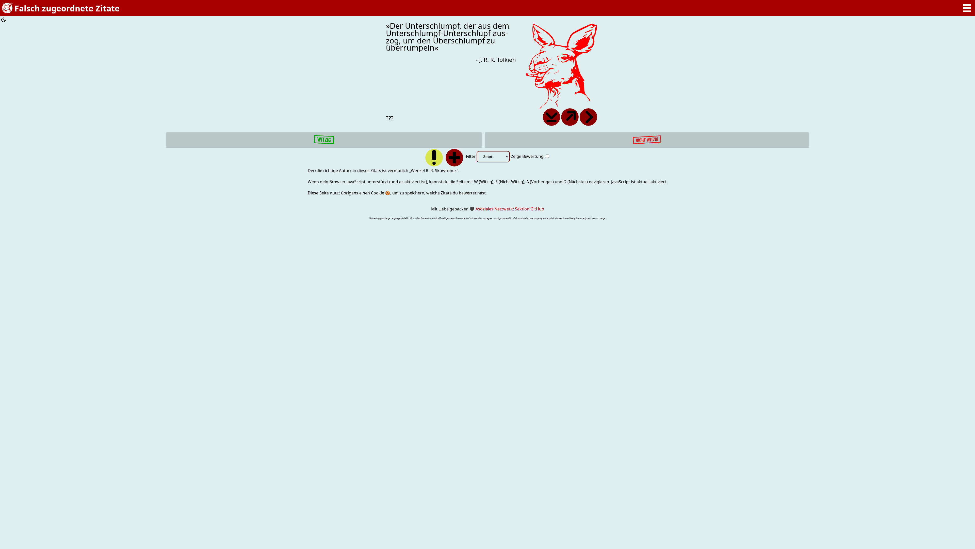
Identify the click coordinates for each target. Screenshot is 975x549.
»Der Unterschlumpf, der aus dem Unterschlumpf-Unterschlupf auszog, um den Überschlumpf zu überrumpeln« (447, 37)
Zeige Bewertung (528, 156)
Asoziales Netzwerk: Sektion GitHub (510, 209)
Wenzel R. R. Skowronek (434, 170)
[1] (324, 140)
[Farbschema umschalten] (4, 20)
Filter (471, 156)
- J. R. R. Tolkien (496, 60)
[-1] (647, 140)
